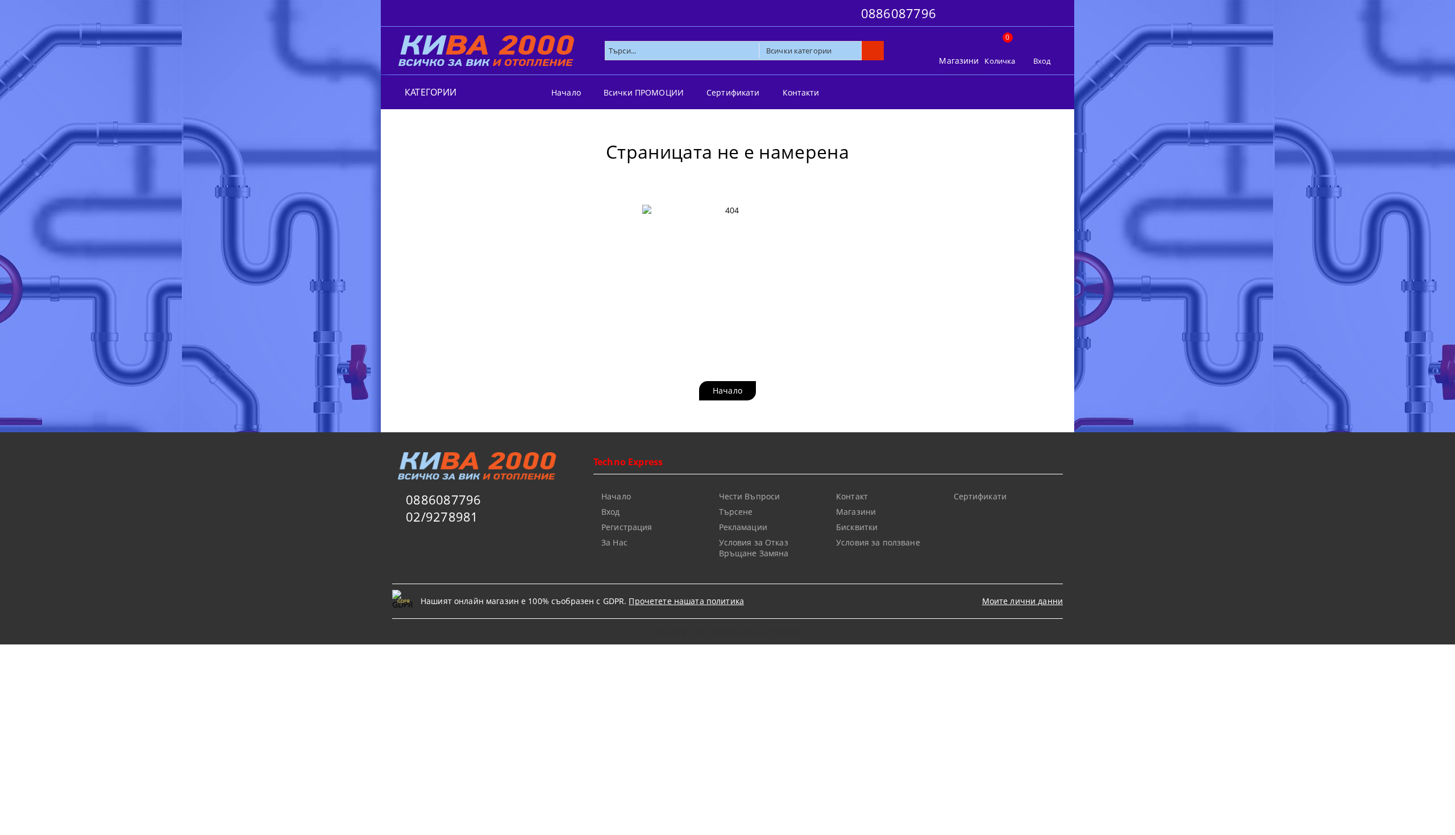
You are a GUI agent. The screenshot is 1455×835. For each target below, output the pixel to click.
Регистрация (626, 527)
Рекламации (743, 527)
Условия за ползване (878, 542)
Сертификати (733, 92)
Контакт (852, 496)
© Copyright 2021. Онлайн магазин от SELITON (727, 631)
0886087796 (898, 13)
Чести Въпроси (749, 496)
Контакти (801, 92)
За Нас (614, 542)
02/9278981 (442, 516)
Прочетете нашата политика (686, 601)
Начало (566, 92)
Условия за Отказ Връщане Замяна (754, 548)
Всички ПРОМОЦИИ (644, 92)
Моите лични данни (1022, 601)
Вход (1042, 61)
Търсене (736, 511)
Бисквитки (857, 527)
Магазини (959, 60)
